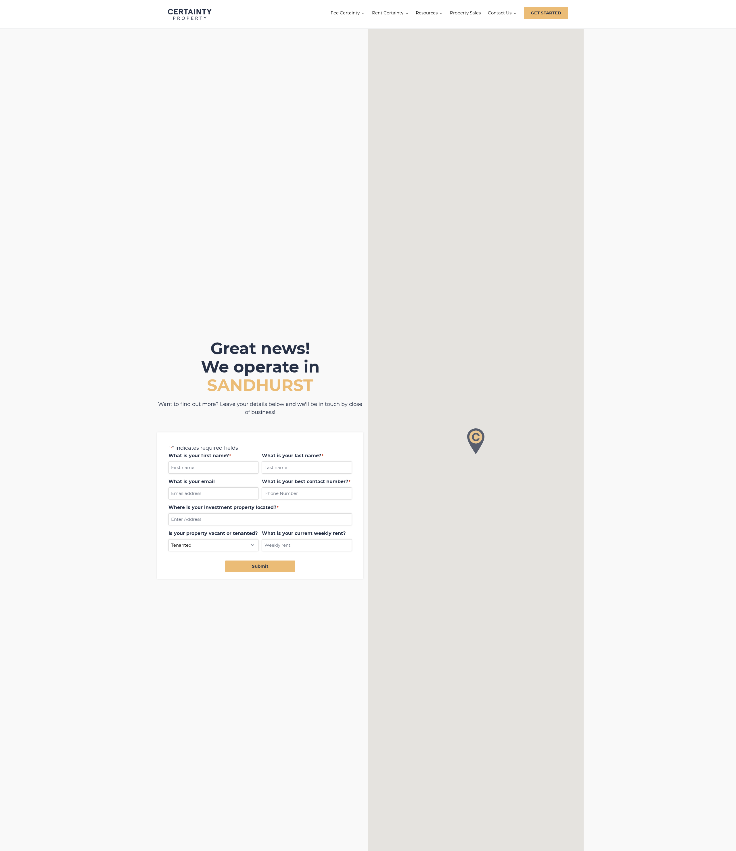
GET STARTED (546, 13)
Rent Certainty (388, 13)
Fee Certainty (346, 13)
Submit (260, 566)
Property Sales (465, 13)
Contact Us (500, 13)
